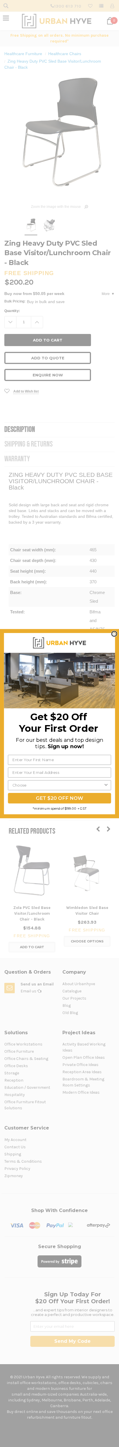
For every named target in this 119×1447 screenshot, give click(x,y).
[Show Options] (106, 785)
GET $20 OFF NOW (59, 798)
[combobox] (57, 785)
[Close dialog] (114, 633)
